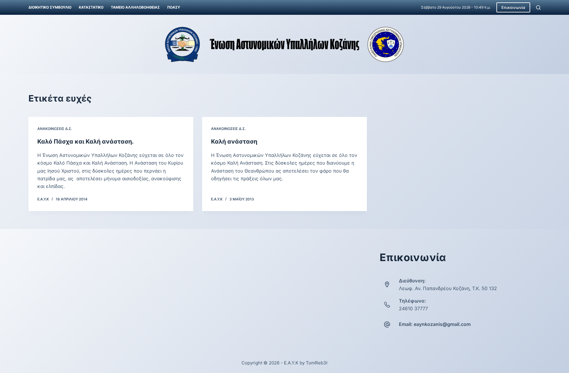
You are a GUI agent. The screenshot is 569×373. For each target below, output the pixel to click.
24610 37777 (413, 308)
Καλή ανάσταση (234, 141)
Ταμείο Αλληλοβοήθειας (135, 7)
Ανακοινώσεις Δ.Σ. (54, 128)
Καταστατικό (91, 7)
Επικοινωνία (513, 7)
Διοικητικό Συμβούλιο (49, 7)
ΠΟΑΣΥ (173, 7)
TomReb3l (316, 363)
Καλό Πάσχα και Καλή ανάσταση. (85, 141)
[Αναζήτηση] (538, 7)
